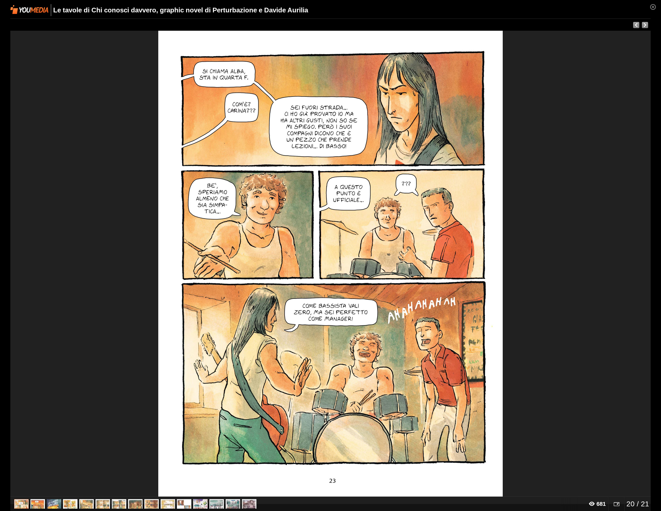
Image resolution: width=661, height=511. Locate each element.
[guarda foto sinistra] (74, 264)
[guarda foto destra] (394, 264)
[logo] (29, 9)
